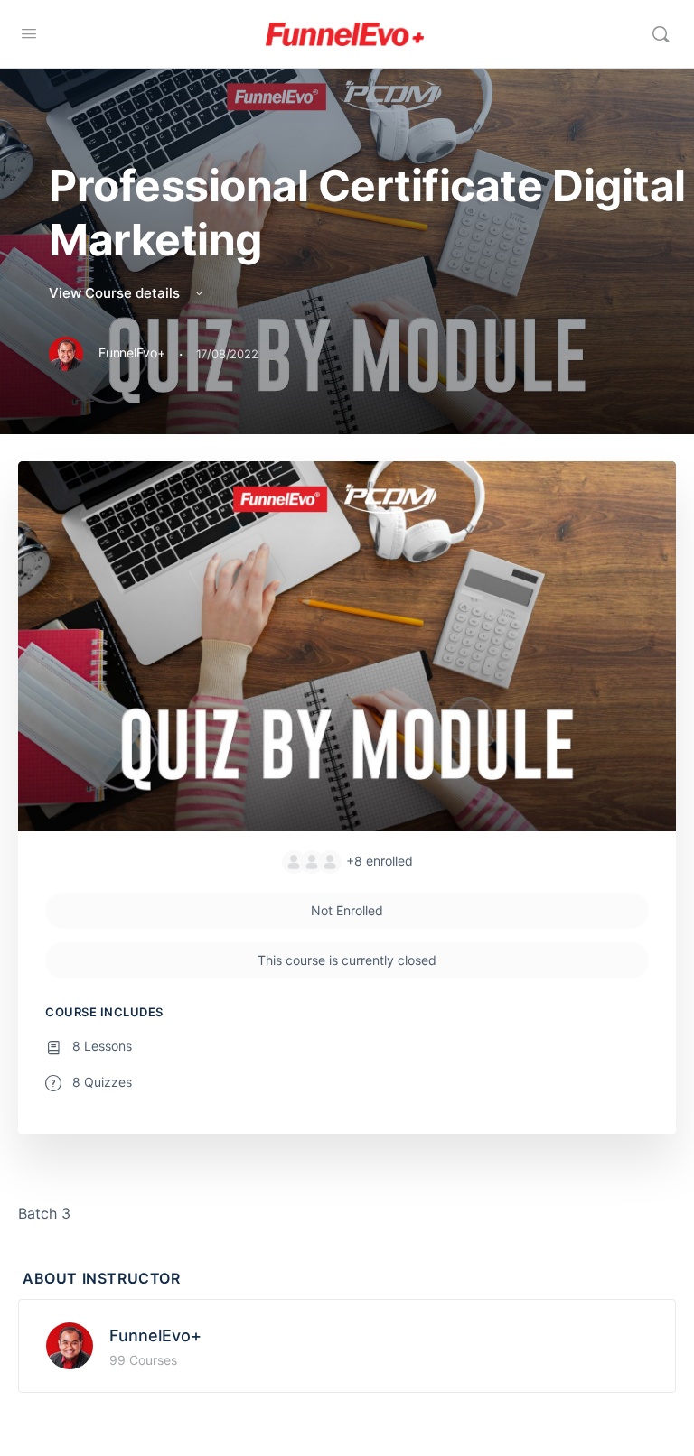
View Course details (116, 292)
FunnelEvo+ (155, 1335)
